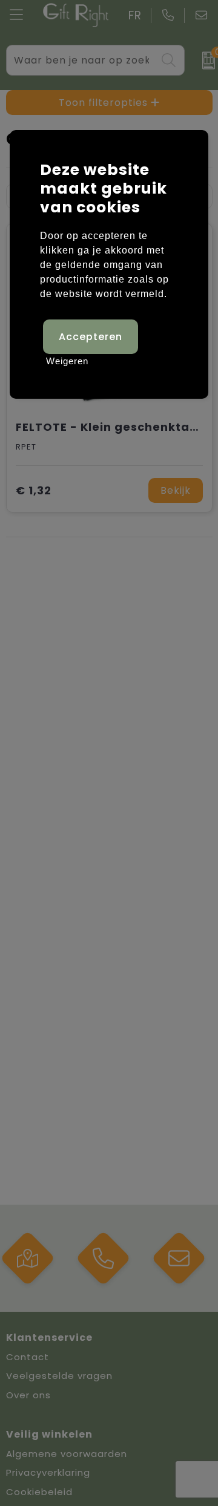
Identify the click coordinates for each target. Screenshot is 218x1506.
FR (135, 15)
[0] (204, 60)
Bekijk (175, 490)
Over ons (28, 1395)
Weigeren (67, 361)
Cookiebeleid (39, 1491)
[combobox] (81, 60)
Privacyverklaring (48, 1472)
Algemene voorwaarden (66, 1453)
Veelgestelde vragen (59, 1375)
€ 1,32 (33, 490)
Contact (27, 1356)
